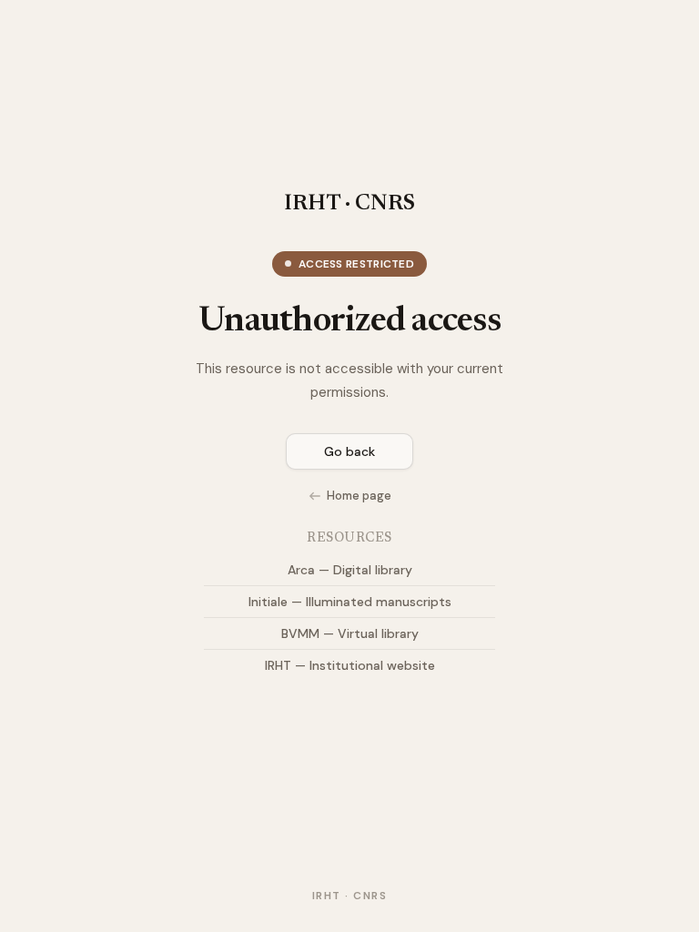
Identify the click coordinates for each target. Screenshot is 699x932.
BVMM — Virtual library (350, 633)
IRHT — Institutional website (350, 665)
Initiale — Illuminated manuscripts (349, 601)
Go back (349, 451)
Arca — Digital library (350, 570)
